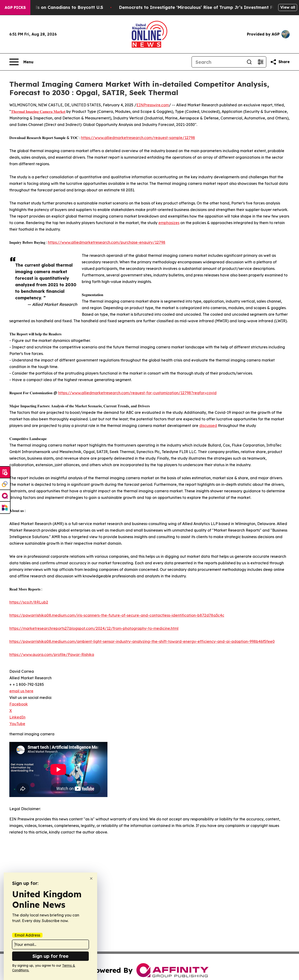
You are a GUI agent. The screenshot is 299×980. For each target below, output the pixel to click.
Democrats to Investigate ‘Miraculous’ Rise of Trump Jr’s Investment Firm (199, 7)
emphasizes (168, 222)
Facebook (18, 704)
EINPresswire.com (152, 105)
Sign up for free (50, 956)
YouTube (17, 723)
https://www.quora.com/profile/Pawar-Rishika (51, 654)
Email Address (27, 935)
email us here (21, 691)
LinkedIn (17, 717)
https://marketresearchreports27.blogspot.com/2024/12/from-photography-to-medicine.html (93, 628)
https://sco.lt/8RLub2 (28, 602)
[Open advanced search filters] (260, 62)
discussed (208, 425)
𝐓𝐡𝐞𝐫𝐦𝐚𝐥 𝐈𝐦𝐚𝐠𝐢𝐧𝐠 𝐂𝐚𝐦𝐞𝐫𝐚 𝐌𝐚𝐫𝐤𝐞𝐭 (38, 111)
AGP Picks (15, 7)
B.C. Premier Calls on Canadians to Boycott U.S (52, 7)
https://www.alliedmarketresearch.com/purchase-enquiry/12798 (106, 242)
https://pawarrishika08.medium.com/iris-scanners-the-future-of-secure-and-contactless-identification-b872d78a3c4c (116, 615)
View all (287, 7)
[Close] (91, 878)
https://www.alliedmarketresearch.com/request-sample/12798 (138, 137)
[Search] (249, 62)
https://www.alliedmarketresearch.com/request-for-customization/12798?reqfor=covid (137, 392)
